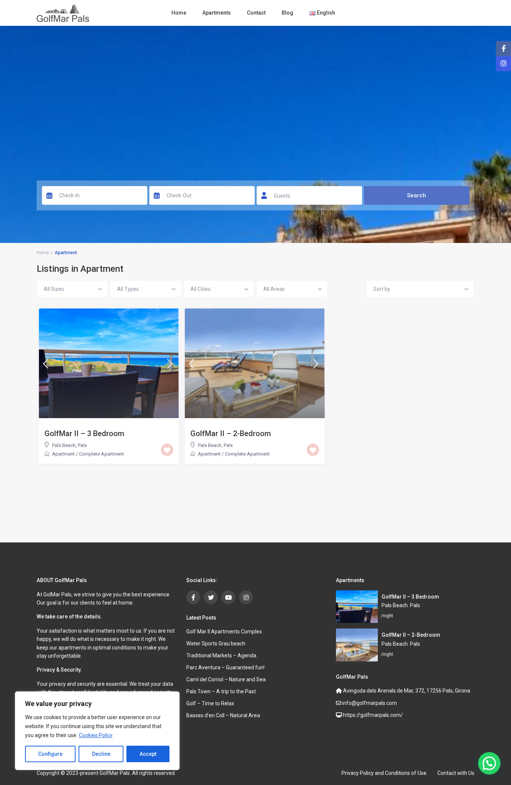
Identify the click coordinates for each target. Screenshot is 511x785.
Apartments (216, 13)
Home (178, 13)
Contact (256, 13)
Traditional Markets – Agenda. (221, 655)
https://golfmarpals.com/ (372, 715)
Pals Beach (64, 445)
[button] (489, 763)
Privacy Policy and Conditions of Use (384, 773)
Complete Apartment (101, 454)
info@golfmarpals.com (369, 703)
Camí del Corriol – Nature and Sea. (226, 679)
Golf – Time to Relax (210, 703)
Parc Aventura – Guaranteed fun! (225, 667)
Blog (287, 13)
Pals (82, 445)
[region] (97, 730)
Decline (101, 754)
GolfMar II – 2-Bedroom (230, 433)
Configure (50, 754)
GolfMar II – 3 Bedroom (84, 433)
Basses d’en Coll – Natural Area (223, 715)
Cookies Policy (96, 735)
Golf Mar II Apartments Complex (224, 632)
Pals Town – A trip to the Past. (221, 691)
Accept (148, 754)
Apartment (63, 454)
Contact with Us (455, 773)
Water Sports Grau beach (215, 643)
